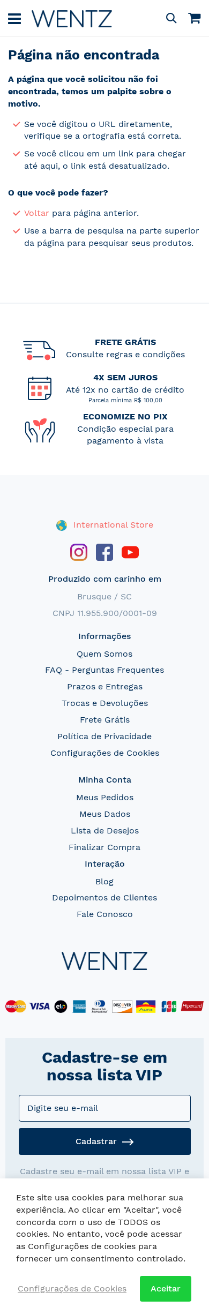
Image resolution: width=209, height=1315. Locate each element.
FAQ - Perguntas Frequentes (104, 670)
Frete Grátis (105, 720)
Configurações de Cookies (104, 753)
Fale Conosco (105, 914)
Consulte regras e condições (125, 354)
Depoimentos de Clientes (104, 897)
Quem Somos (104, 654)
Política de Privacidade (104, 736)
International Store (112, 525)
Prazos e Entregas (105, 686)
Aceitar (166, 1288)
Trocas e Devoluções (105, 703)
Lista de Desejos (105, 830)
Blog (104, 881)
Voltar (36, 213)
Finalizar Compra (104, 847)
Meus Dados (104, 814)
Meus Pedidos (104, 797)
